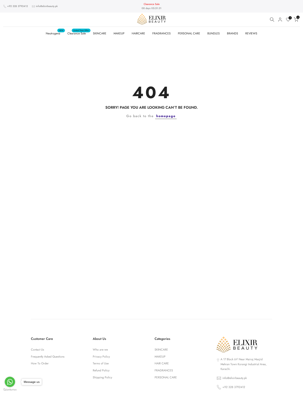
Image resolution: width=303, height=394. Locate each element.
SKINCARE (99, 33)
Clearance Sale (78, 33)
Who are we (100, 350)
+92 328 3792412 (17, 6)
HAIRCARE (138, 33)
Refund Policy (101, 370)
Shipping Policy (102, 377)
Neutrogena (54, 33)
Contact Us (37, 350)
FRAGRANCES (161, 33)
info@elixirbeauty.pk (47, 6)
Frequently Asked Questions (48, 357)
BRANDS (232, 33)
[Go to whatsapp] (10, 382)
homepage (166, 116)
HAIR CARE (162, 363)
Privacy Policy (101, 357)
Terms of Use (101, 363)
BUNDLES (213, 33)
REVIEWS (251, 33)
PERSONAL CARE (189, 33)
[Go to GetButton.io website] (9, 389)
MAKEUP (119, 33)
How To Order (40, 363)
